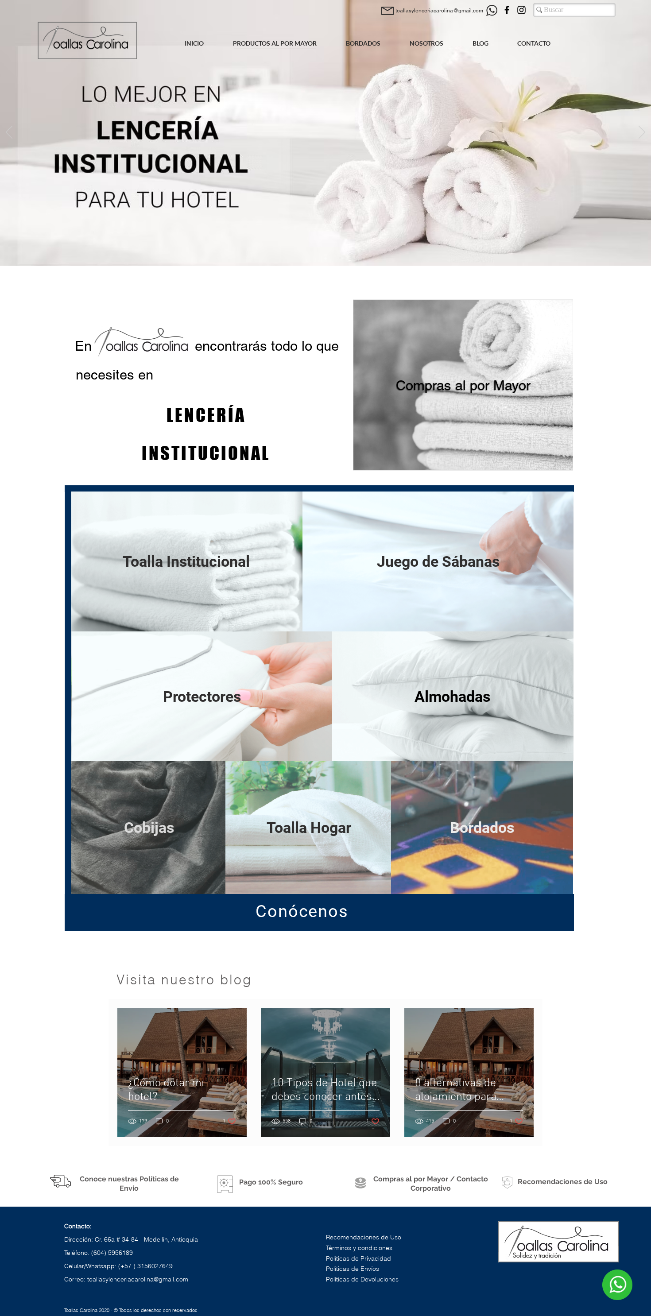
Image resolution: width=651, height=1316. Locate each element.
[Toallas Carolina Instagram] (521, 9)
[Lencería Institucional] (325, 258)
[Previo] (9, 133)
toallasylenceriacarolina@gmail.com (137, 1279)
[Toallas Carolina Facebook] (506, 9)
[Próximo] (642, 133)
